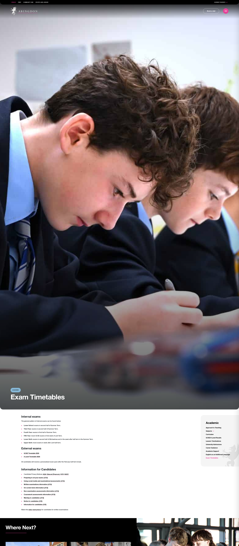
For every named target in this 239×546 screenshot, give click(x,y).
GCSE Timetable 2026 (31, 453)
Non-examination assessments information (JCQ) (41, 491)
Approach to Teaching (213, 428)
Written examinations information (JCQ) (38, 484)
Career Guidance (212, 448)
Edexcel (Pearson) (53, 474)
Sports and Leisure (42, 2)
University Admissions (214, 444)
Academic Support (212, 451)
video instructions (34, 510)
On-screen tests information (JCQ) (36, 488)
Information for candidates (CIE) (35, 504)
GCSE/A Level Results (213, 438)
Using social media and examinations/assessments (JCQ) (44, 481)
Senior (13, 2)
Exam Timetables (212, 458)
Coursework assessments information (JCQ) (39, 494)
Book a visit (211, 11)
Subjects (209, 431)
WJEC (66, 474)
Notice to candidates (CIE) (33, 501)
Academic (212, 423)
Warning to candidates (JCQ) (34, 498)
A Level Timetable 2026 (32, 457)
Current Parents (219, 2)
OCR (62, 474)
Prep (19, 2)
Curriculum (210, 434)
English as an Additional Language (218, 454)
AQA (44, 474)
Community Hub (28, 2)
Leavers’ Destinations (213, 441)
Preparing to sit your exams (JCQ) (36, 477)
